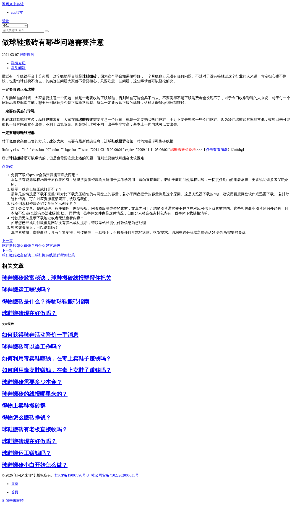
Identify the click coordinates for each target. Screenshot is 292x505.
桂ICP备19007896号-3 (72, 475)
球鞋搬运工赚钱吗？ (26, 290)
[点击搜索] (47, 31)
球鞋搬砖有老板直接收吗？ (35, 429)
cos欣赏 (17, 12)
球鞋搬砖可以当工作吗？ (32, 347)
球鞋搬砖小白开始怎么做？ (35, 465)
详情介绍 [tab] (18, 63)
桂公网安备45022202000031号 (115, 475)
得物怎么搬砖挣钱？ (26, 417)
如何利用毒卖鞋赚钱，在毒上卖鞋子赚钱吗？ (56, 358)
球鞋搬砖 (27, 55)
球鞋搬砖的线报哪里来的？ (35, 394)
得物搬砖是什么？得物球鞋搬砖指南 (45, 301)
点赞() (7, 166)
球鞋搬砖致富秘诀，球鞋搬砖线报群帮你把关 (56, 278)
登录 (5, 21)
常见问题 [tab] (18, 68)
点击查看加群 (217, 150)
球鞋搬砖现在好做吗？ (29, 313)
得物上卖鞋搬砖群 (24, 406)
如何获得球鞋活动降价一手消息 (40, 335)
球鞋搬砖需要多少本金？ (32, 382)
